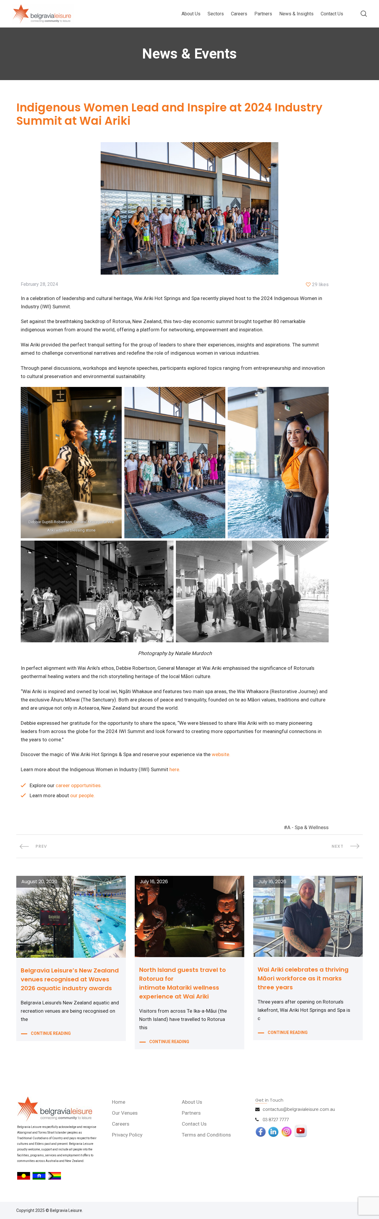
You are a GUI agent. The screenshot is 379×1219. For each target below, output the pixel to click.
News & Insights (296, 14)
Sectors (216, 14)
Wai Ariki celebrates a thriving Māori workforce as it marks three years (303, 978)
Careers (239, 14)
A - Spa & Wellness (308, 827)
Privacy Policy (127, 1135)
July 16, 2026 (154, 881)
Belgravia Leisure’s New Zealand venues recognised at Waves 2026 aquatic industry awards (70, 979)
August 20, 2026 (39, 881)
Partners (263, 14)
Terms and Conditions (206, 1135)
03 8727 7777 (276, 1119)
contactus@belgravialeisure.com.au (299, 1109)
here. (174, 769)
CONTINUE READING (51, 1033)
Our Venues (125, 1113)
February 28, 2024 (39, 284)
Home (118, 1102)
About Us (191, 14)
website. (221, 754)
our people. (82, 795)
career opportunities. (79, 785)
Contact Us (332, 14)
